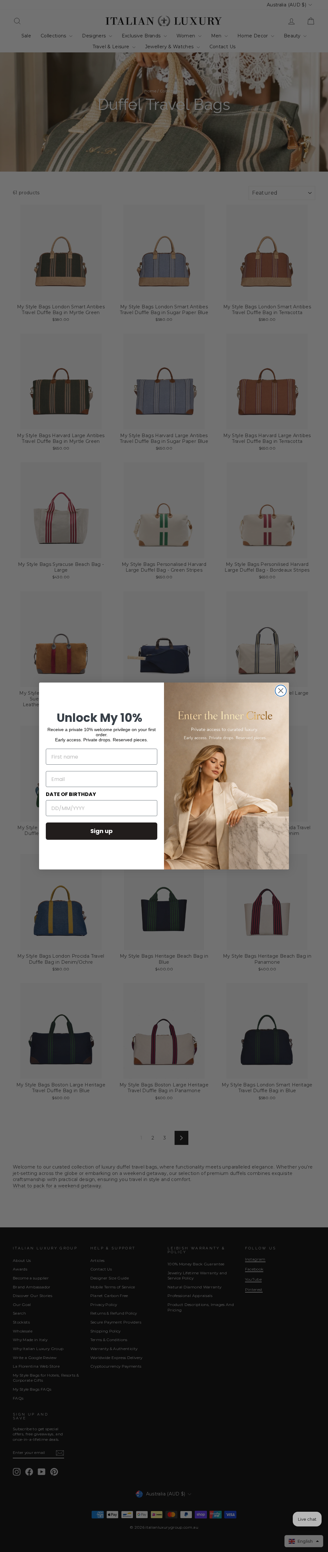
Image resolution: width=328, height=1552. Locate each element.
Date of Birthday (71, 794)
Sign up (101, 831)
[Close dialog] (280, 690)
